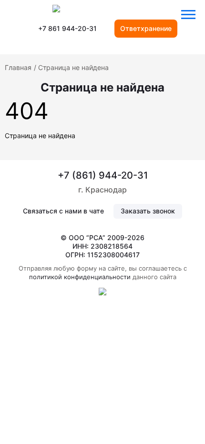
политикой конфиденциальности (80, 277)
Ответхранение (146, 28)
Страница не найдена (73, 67)
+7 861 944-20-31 (67, 28)
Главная (18, 67)
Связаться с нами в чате (63, 211)
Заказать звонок (148, 211)
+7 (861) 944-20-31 (103, 175)
